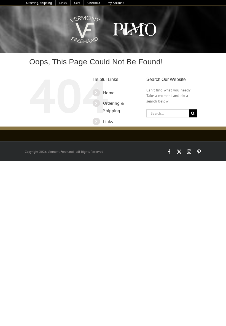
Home (108, 92)
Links (108, 121)
